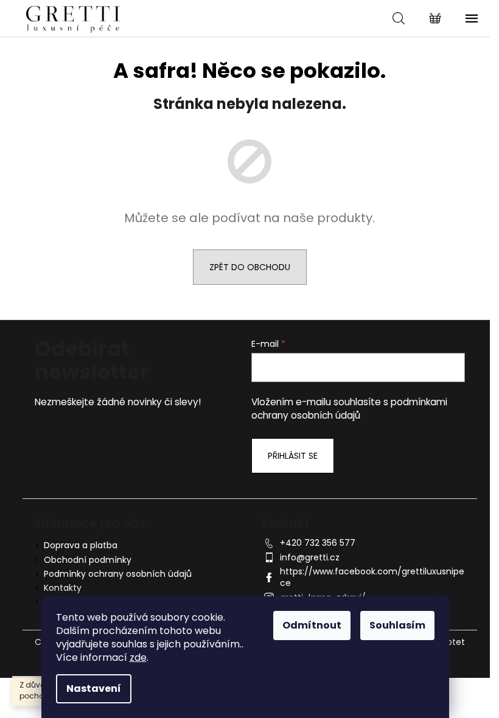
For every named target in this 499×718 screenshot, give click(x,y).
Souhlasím (397, 625)
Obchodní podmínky (87, 560)
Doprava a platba (80, 545)
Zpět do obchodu (249, 267)
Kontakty (63, 588)
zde (138, 657)
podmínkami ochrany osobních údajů (349, 409)
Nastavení (93, 688)
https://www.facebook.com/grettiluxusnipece (372, 577)
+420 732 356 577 (317, 543)
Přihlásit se (293, 456)
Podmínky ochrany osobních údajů (118, 574)
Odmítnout (311, 625)
